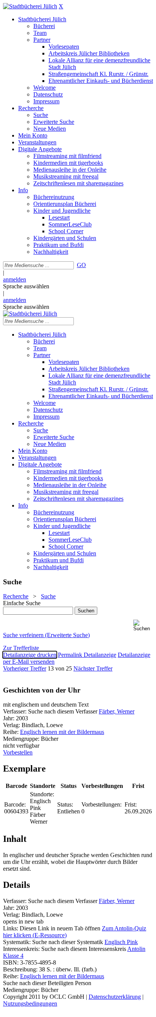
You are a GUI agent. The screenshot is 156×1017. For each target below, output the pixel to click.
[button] (143, 625)
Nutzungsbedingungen (30, 1003)
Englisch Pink (121, 942)
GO (81, 265)
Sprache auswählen (26, 286)
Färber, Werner (116, 711)
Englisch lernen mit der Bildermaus (62, 732)
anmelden (14, 279)
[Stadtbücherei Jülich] (30, 6)
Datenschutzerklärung (115, 996)
